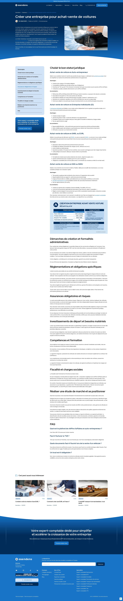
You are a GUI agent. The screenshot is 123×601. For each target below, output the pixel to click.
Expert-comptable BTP (83, 574)
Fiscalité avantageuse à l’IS (59, 180)
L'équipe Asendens (47, 572)
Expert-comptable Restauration (85, 572)
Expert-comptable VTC (83, 591)
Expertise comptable (59, 577)
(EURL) (73, 137)
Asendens (17, 12)
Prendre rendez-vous (24, 128)
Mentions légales (19, 596)
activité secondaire (99, 76)
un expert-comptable (100, 195)
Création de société (59, 574)
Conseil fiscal (57, 572)
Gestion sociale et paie (60, 581)
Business (24, 12)
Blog (43, 577)
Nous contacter (102, 5)
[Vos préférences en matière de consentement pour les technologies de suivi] (121, 599)
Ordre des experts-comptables (31, 596)
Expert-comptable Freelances (84, 586)
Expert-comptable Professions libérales (87, 584)
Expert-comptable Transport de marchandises (88, 581)
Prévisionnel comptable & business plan (64, 584)
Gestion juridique (58, 579)
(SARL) (87, 137)
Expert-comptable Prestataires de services (88, 579)
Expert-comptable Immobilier (84, 577)
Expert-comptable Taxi (82, 588)
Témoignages (45, 574)
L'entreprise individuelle (56, 108)
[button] (50, 5)
